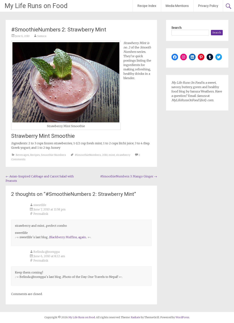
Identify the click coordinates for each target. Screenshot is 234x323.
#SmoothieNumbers (88, 155)
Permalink (40, 214)
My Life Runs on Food (36, 6)
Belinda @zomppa (46, 252)
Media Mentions (177, 6)
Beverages (22, 155)
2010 (104, 155)
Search (176, 27)
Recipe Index (146, 6)
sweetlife (39, 205)
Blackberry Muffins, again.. (68, 237)
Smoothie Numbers (53, 155)
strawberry (123, 155)
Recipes (35, 155)
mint (112, 155)
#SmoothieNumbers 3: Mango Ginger (128, 176)
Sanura (41, 36)
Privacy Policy (208, 6)
